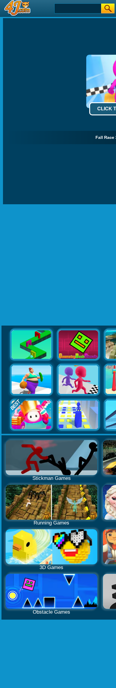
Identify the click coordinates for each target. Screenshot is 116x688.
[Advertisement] (58, 265)
